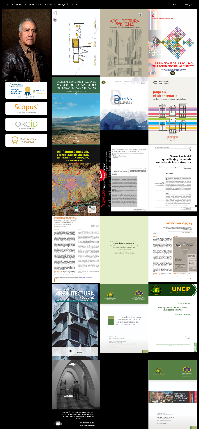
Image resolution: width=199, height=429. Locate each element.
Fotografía (63, 4)
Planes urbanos (33, 4)
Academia (49, 4)
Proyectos (17, 4)
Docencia (174, 4)
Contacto (77, 4)
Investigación (189, 4)
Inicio (6, 4)
